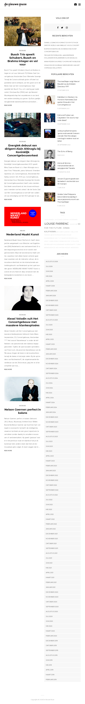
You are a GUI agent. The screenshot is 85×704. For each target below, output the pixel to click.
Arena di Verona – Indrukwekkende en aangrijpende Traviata (66, 165)
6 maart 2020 (33, 135)
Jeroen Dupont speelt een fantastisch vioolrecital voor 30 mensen (68, 181)
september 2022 (52, 490)
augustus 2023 (52, 436)
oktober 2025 (51, 310)
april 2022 (50, 514)
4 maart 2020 (33, 224)
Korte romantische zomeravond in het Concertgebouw (60, 50)
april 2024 (50, 397)
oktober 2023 (51, 427)
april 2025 (50, 339)
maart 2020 (50, 631)
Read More (8, 105)
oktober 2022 (51, 485)
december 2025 (52, 300)
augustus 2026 (52, 261)
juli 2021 (49, 558)
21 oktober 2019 (63, 90)
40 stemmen (73, 219)
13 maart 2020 (33, 44)
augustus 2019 (51, 655)
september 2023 (52, 431)
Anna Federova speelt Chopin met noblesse (62, 61)
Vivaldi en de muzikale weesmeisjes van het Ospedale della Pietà (62, 66)
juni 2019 (49, 660)
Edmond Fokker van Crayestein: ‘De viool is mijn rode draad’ (67, 117)
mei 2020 (49, 626)
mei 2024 (49, 393)
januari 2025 (51, 354)
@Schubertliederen (63, 232)
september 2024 (52, 373)
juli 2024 (49, 383)
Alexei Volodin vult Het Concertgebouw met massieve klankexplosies (22, 322)
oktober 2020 (51, 602)
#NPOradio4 (75, 247)
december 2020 (52, 592)
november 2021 (52, 538)
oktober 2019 (51, 645)
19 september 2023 (63, 124)
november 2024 (52, 363)
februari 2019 (51, 679)
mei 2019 (49, 665)
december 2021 (52, 534)
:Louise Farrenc (56, 223)
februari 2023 (51, 466)
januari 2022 (51, 529)
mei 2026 (49, 276)
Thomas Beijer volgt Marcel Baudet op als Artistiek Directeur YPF (68, 84)
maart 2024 (50, 402)
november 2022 (52, 480)
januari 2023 (51, 470)
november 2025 (52, 305)
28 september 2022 (63, 145)
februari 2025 (51, 349)
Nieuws (22, 231)
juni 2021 (49, 563)
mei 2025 (49, 334)
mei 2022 (49, 509)
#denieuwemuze (49, 247)
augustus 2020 (52, 611)
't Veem (78, 244)
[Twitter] (62, 27)
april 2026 (50, 281)
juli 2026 (49, 266)
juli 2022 (49, 499)
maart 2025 (50, 344)
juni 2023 (49, 446)
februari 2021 (51, 582)
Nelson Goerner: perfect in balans (22, 411)
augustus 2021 (51, 553)
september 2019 (52, 650)
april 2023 (50, 456)
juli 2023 (49, 441)
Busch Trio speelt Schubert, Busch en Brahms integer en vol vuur (23, 59)
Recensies (22, 50)
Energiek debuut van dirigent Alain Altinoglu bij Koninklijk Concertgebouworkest (22, 150)
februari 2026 (51, 291)
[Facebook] (57, 27)
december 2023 (52, 417)
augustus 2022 (52, 495)
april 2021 (49, 572)
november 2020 (52, 597)
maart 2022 (50, 519)
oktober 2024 (51, 368)
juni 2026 (49, 271)
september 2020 (52, 606)
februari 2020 (51, 636)
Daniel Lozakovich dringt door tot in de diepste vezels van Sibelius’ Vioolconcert (61, 44)
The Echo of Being (64, 151)
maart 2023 (50, 461)
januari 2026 (51, 295)
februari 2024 (51, 407)
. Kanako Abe (73, 224)
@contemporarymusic (58, 235)
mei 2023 (49, 451)
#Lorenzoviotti (70, 244)
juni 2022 (49, 504)
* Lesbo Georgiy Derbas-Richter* (59, 241)
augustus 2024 (52, 378)
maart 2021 (50, 577)
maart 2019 (50, 674)
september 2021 (52, 548)
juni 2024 (49, 388)
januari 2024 (51, 412)
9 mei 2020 (61, 155)
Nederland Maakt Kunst (22, 234)
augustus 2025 (52, 320)
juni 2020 (49, 621)
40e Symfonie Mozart (63, 247)
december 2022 (52, 475)
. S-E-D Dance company (61, 219)
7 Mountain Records (67, 238)
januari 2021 (50, 587)
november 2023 (52, 422)
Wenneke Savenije (15, 44)
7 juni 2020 (61, 188)
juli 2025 (49, 325)
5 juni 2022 (61, 206)
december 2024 (52, 359)
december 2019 (52, 641)
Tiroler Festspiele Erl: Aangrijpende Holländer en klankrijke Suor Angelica (60, 56)
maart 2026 (50, 286)
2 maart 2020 (33, 399)
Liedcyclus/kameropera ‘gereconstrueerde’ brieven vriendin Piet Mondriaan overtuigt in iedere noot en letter (68, 136)
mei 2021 (49, 568)
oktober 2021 (51, 543)
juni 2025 (49, 329)
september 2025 (52, 315)
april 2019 (49, 670)
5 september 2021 (63, 108)
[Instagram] (67, 27)
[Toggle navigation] (79, 5)
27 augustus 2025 (63, 172)
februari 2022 (51, 524)
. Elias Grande (49, 219)
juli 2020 (49, 616)
